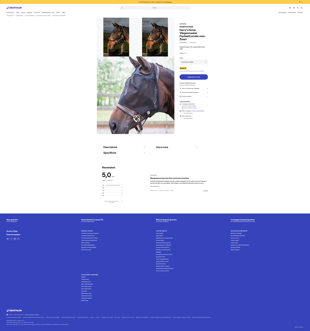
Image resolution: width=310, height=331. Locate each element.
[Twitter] (11, 239)
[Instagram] (18, 239)
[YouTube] (15, 239)
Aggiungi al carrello (193, 77)
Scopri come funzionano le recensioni (111, 202)
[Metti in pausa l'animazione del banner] (299, 2)
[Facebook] (7, 239)
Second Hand (283, 12)
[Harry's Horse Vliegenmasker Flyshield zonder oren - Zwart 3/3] (135, 95)
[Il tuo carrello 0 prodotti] (302, 8)
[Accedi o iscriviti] (298, 8)
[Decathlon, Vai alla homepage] (14, 8)
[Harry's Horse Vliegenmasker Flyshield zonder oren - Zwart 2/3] (116, 37)
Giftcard (300, 12)
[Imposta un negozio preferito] (290, 8)
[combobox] (194, 62)
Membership (292, 12)
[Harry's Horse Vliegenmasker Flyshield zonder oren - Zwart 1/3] (155, 37)
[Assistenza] (294, 8)
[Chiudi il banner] (302, 2)
